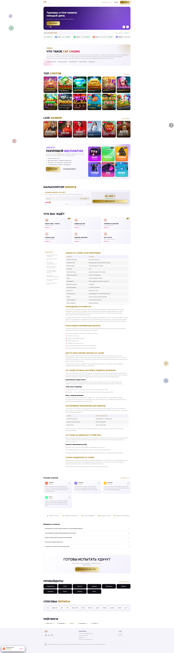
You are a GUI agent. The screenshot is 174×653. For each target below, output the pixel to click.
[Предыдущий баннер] (123, 27)
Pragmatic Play (50, 586)
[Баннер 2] (49, 27)
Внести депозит (110, 201)
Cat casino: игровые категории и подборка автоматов (51, 271)
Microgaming (109, 586)
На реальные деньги (69, 169)
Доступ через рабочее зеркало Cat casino (52, 267)
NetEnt (65, 586)
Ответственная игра (83, 635)
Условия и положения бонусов (85, 639)
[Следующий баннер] (127, 27)
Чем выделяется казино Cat (52, 259)
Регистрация (125, 2)
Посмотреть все (124, 581)
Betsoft (65, 591)
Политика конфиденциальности (86, 633)
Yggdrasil (123, 586)
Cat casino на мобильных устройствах (52, 280)
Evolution (94, 586)
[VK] (49, 635)
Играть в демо (53, 169)
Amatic (94, 591)
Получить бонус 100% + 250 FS (87, 569)
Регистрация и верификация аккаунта (52, 263)
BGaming (79, 591)
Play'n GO (79, 586)
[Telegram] (46, 635)
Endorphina (50, 591)
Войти (116, 2)
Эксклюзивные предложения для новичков (53, 276)
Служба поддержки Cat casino (52, 284)
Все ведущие (125, 118)
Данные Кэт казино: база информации (52, 255)
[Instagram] (52, 635)
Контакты (121, 635)
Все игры (126, 74)
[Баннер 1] (46, 27)
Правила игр (81, 637)
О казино (121, 633)
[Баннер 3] (51, 27)
